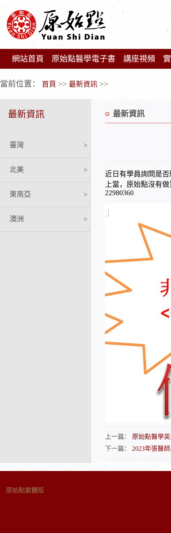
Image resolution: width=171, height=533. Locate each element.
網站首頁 (28, 58)
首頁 (49, 84)
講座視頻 (139, 58)
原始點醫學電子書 (83, 58)
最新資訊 (83, 84)
